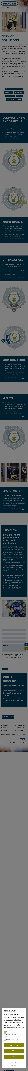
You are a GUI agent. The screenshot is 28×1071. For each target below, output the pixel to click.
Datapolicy (16, 1065)
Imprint (11, 1065)
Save (14, 1056)
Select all (14, 1045)
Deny (14, 1051)
